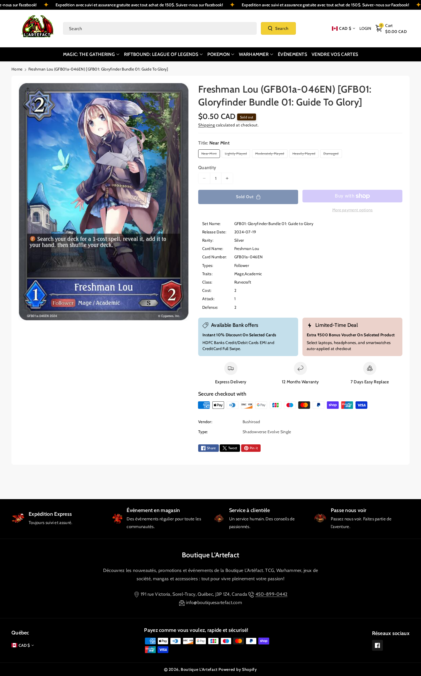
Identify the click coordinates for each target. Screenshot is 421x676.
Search (282, 28)
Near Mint (210, 154)
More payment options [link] (352, 209)
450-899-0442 (271, 594)
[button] (391, 28)
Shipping (206, 125)
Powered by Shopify (238, 669)
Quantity (207, 167)
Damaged (331, 154)
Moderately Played (270, 154)
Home (16, 69)
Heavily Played (304, 154)
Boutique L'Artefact (210, 555)
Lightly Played (237, 154)
